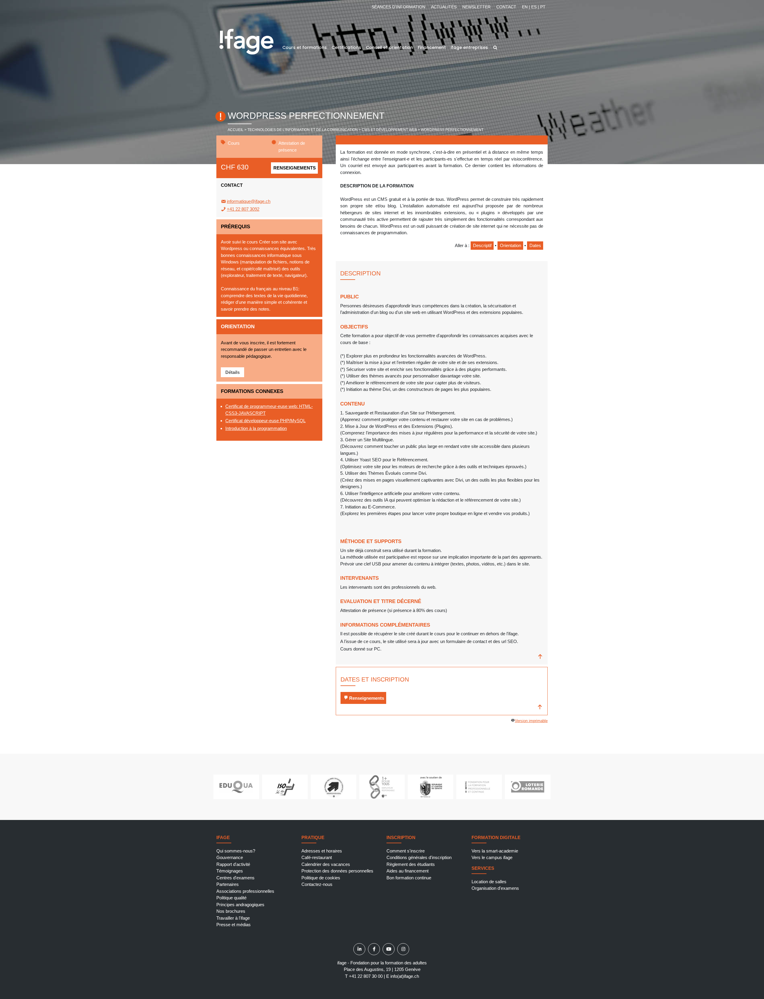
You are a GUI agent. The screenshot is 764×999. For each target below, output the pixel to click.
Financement (432, 47)
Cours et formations (304, 47)
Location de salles (489, 881)
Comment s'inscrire (405, 850)
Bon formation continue (408, 877)
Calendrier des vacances (325, 864)
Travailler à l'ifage (233, 918)
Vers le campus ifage (492, 857)
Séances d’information (398, 6)
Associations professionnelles (245, 891)
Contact (506, 6)
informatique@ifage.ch (248, 201)
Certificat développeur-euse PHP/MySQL (265, 420)
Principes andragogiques (240, 904)
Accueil (236, 130)
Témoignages (229, 870)
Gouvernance (229, 857)
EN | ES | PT (534, 6)
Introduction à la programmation (256, 428)
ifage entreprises (469, 47)
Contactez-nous (316, 884)
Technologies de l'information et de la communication (302, 130)
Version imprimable (531, 721)
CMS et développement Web (389, 130)
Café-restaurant (316, 857)
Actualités (444, 6)
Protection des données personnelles (337, 870)
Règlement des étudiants (410, 864)
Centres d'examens (235, 877)
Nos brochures (230, 911)
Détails (232, 372)
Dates (535, 245)
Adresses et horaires (321, 850)
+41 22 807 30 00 (366, 976)
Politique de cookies (320, 877)
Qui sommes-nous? (235, 850)
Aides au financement (407, 870)
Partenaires (227, 884)
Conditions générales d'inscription (419, 857)
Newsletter (476, 6)
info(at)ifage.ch (404, 976)
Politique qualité (231, 897)
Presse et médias (233, 924)
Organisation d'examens (495, 888)
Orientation (510, 245)
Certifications (346, 47)
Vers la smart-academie (495, 850)
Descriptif (482, 245)
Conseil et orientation (389, 47)
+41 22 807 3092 (243, 209)
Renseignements (294, 167)
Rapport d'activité (233, 864)
